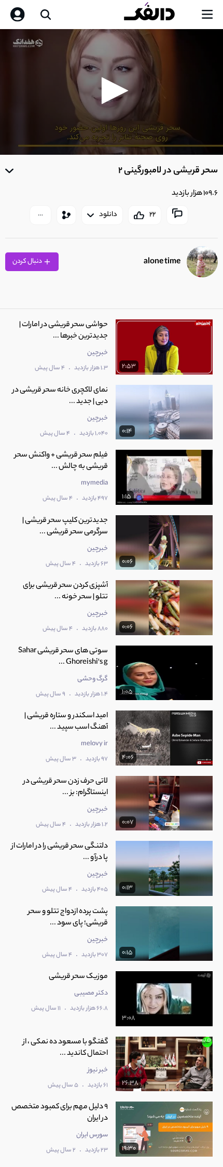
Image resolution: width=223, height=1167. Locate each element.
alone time (162, 262)
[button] (112, 91)
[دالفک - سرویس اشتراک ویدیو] (157, 14)
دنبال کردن (27, 261)
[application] (111, 92)
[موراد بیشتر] (40, 215)
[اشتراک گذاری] (66, 215)
